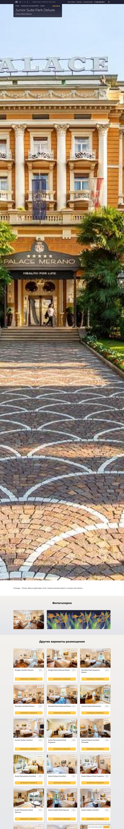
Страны (79, 2)
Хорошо (106, 827)
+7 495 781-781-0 (99, 2)
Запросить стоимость (28, 679)
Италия (17, 5)
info (40, 670)
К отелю (42, 5)
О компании (88, 2)
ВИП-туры (71, 2)
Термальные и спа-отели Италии (30, 5)
